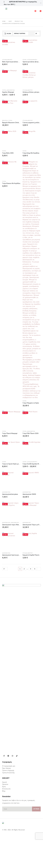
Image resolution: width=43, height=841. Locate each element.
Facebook (4, 756)
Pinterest (8, 756)
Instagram (12, 756)
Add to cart (17, 43)
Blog (3, 791)
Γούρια (24, 59)
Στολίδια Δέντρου (7, 59)
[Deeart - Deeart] (12, 12)
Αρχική (4, 782)
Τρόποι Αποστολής (8, 773)
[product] (11, 48)
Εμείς (4, 786)
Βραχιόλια (5, 120)
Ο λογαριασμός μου (8, 766)
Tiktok (16, 756)
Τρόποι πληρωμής (8, 770)
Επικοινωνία (6, 789)
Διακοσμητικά (11, 90)
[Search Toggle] (29, 12)
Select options (37, 43)
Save (5, 41)
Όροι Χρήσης (6, 768)
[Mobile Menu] (4, 12)
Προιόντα (5, 784)
